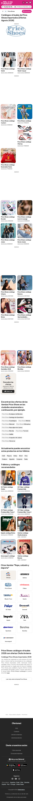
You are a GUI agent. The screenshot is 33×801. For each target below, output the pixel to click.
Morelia (8, 431)
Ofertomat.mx (21, 789)
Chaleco (4, 459)
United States (20, 784)
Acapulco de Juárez (12, 437)
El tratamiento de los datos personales (16, 797)
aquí (8, 673)
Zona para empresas (16, 753)
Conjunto (19, 459)
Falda (26, 459)
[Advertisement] (16, 36)
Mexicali (8, 424)
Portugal (12, 784)
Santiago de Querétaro (12, 417)
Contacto (16, 731)
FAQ (16, 728)
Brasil (17, 782)
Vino (26, 456)
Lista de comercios (16, 734)
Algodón (11, 459)
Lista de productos (16, 738)
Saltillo (7, 434)
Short (21, 456)
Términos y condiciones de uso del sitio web (16, 794)
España (4, 784)
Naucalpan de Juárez (12, 427)
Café (3, 456)
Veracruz (8, 441)
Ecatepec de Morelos (12, 414)
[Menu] (30, 2)
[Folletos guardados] (23, 2)
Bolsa (15, 456)
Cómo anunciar (16, 750)
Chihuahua (23, 424)
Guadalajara (9, 421)
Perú (8, 784)
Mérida (24, 421)
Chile (21, 782)
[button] (26, 2)
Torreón (22, 431)
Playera (9, 456)
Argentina (12, 782)
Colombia (26, 782)
